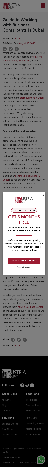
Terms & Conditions (24, 267)
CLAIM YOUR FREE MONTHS (24, 260)
